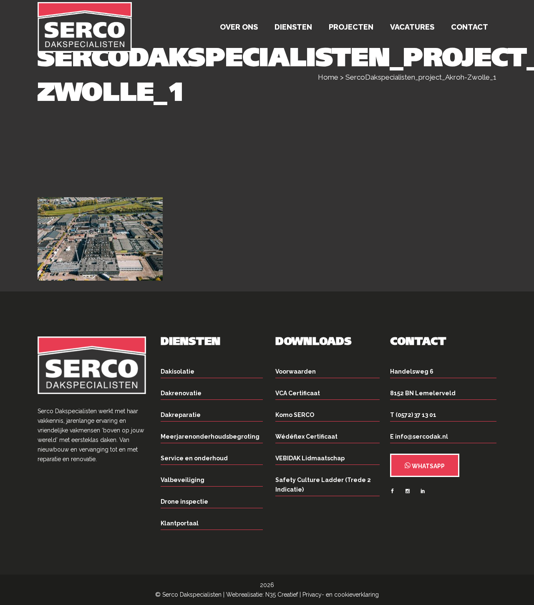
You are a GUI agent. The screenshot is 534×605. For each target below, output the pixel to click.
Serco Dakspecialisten (192, 594)
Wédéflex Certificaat (306, 436)
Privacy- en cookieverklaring (340, 594)
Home (328, 77)
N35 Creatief (281, 594)
